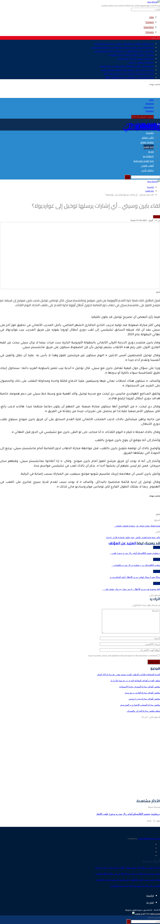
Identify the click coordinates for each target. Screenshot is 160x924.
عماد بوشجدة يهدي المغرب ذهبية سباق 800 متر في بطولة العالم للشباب (123, 47)
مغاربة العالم (147, 142)
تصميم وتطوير (155, 913)
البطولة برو (148, 156)
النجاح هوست (140, 913)
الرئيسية (150, 133)
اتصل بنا (150, 902)
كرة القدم (148, 147)
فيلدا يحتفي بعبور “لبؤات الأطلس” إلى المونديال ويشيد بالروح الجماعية (124, 51)
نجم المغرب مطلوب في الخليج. (141, 62)
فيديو (151, 151)
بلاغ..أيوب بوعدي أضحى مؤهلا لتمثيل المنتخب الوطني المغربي (127, 70)
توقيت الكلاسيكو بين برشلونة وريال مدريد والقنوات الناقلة (129, 77)
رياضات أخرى (147, 170)
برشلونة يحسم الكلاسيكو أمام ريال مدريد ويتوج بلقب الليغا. (128, 73)
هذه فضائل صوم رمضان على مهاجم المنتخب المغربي (137, 526)
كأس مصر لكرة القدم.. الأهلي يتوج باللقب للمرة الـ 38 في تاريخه (133, 537)
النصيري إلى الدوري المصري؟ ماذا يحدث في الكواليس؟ (131, 55)
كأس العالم (148, 137)
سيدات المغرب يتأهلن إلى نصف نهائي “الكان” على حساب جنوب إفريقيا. (124, 44)
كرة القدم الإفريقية (143, 161)
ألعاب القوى (147, 165)
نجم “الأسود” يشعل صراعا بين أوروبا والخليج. (135, 59)
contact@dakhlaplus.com (149, 838)
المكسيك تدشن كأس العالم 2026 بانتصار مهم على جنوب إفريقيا (127, 66)
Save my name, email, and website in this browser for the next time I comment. (122, 655)
